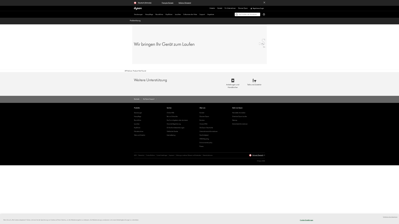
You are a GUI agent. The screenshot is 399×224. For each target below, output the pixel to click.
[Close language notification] (264, 3)
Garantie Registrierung (174, 124)
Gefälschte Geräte (172, 131)
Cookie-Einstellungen (306, 220)
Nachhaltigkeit (204, 135)
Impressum (171, 155)
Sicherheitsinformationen (240, 124)
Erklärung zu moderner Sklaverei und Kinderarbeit (188, 155)
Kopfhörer (169, 14)
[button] (257, 155)
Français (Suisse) (168, 3)
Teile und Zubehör (139, 135)
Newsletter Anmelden (238, 113)
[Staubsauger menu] (144, 14)
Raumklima (159, 14)
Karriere (202, 120)
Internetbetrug (171, 135)
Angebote (210, 14)
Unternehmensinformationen (209, 131)
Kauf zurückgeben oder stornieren (177, 120)
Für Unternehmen (230, 8)
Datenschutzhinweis (207, 155)
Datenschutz (141, 155)
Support (202, 14)
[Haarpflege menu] (154, 14)
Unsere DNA (203, 124)
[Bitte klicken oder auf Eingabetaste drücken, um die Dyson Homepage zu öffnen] (138, 8)
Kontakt (219, 8)
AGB (135, 155)
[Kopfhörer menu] (173, 14)
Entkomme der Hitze (190, 14)
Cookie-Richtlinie (150, 155)
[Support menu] (206, 14)
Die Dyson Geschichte (206, 128)
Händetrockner (138, 131)
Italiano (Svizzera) (185, 3)
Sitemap (234, 120)
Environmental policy (206, 143)
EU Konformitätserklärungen (175, 128)
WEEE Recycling (204, 139)
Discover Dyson (243, 8)
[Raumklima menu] (164, 14)
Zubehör (212, 8)
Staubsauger (138, 14)
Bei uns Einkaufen (172, 116)
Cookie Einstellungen (161, 155)
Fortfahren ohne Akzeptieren (390, 217)
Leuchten (178, 14)
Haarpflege (149, 14)
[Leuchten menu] (182, 14)
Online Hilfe (170, 113)
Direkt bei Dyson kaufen (239, 116)
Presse (201, 146)
